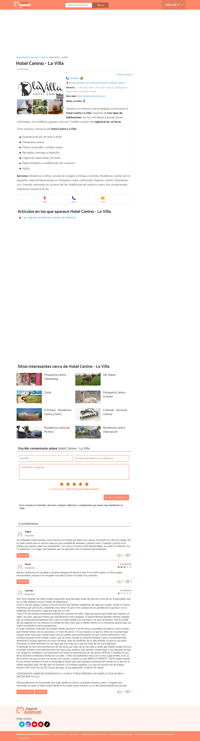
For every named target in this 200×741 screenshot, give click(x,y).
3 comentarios (22, 69)
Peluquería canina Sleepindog (55, 377)
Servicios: (22, 176)
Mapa (44, 202)
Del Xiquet (109, 375)
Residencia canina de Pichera (57, 430)
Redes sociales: (74, 101)
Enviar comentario (116, 497)
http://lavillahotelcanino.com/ (91, 96)
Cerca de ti (34, 57)
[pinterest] (41, 724)
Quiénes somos (59, 734)
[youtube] (34, 724)
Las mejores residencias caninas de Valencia (49, 217)
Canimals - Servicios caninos (115, 412)
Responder (23, 555)
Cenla (47, 393)
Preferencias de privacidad (121, 734)
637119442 (74, 78)
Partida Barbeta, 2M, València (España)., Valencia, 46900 (97, 83)
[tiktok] (47, 724)
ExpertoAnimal (22, 57)
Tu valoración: (56, 489)
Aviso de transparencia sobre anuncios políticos (154, 734)
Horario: (70, 88)
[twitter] (22, 724)
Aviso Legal (73, 734)
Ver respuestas (25, 692)
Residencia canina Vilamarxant (114, 430)
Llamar (74, 202)
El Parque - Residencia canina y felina (57, 412)
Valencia (44, 57)
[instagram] (28, 724)
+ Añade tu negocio (123, 74)
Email (103, 202)
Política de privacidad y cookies (94, 734)
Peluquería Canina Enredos (114, 395)
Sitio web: (71, 96)
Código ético (24, 738)
